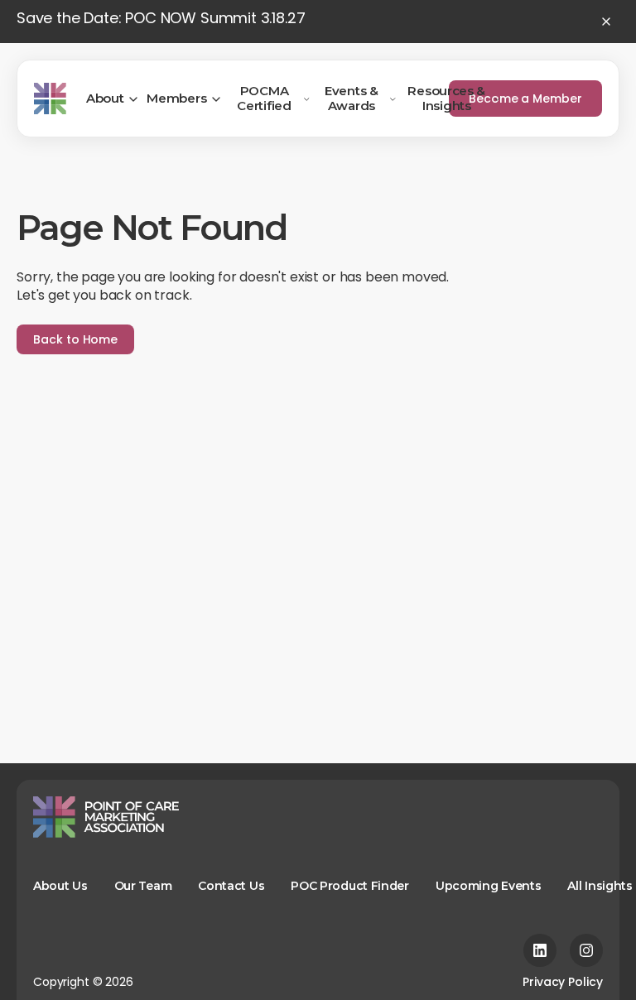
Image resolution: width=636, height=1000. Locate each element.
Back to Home (75, 339)
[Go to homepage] (50, 98)
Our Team (143, 885)
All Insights (599, 885)
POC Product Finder (350, 885)
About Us (60, 885)
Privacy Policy (563, 982)
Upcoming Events (489, 885)
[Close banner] (606, 21)
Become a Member (525, 98)
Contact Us (231, 885)
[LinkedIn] (539, 950)
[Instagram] (586, 950)
